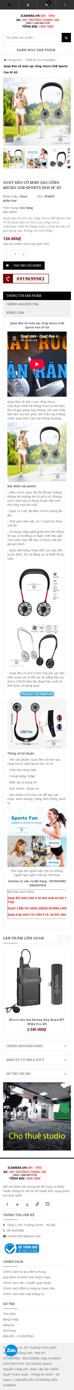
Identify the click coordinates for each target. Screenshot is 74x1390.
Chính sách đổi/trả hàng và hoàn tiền (29, 1288)
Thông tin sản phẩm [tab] (23, 296)
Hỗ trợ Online (18, 1074)
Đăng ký (8, 1325)
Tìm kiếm (9, 1314)
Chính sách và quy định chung (24, 1272)
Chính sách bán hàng (24, 1046)
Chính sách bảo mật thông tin (24, 1294)
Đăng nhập (10, 1319)
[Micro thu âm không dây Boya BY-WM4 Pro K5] (37, 980)
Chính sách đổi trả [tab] (22, 304)
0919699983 (30, 278)
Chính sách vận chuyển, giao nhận (27, 1283)
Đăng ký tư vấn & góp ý (25, 1060)
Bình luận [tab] (15, 313)
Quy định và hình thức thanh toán (27, 1277)
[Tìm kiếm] (66, 37)
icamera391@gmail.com (23, 1236)
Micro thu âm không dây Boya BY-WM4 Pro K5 (37, 1022)
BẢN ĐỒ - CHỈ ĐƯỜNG (18, 1336)
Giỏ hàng (9, 1331)
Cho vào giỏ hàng (27, 265)
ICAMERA (9, 1385)
